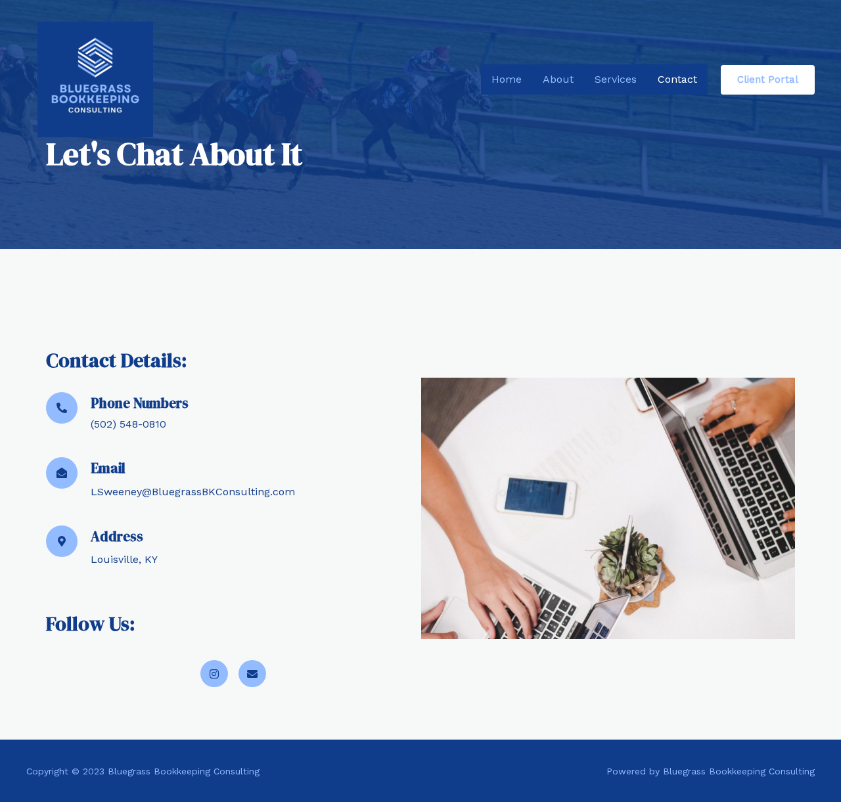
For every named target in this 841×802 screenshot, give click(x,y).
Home (506, 79)
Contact (677, 79)
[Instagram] (214, 674)
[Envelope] (252, 674)
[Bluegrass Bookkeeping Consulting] (95, 78)
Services (616, 79)
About (558, 79)
